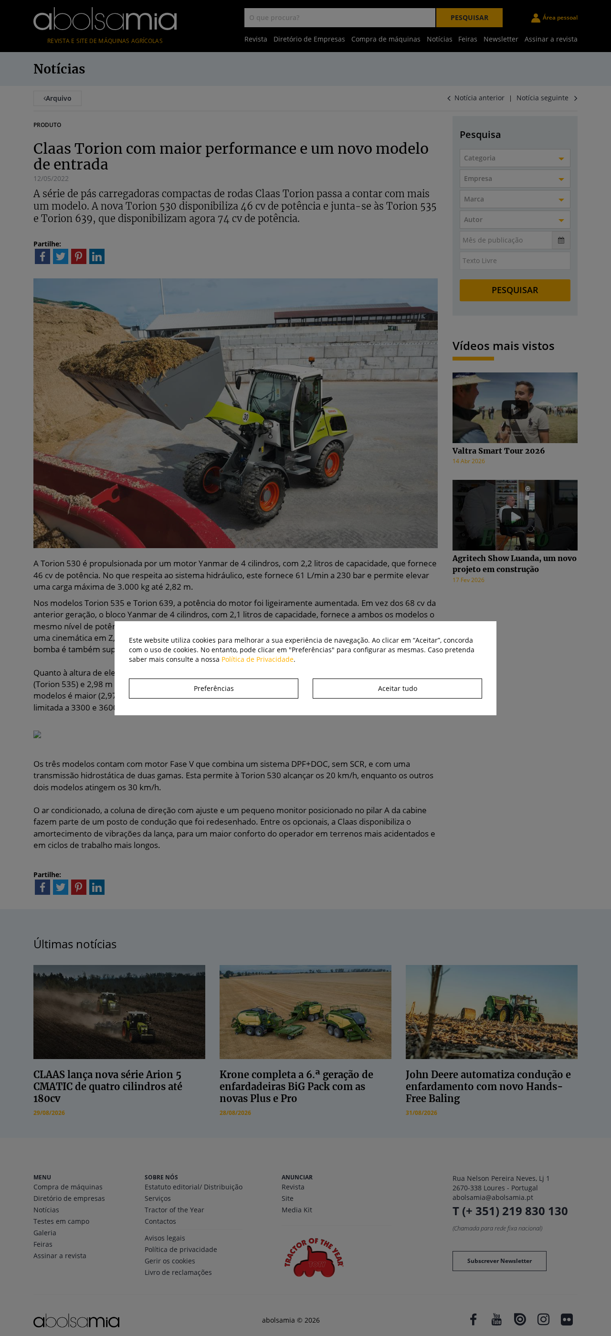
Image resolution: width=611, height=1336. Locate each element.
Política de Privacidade (257, 659)
